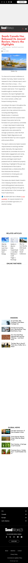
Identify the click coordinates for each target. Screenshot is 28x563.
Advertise (13, 550)
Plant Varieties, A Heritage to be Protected (18, 445)
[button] (26, 29)
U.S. (3, 511)
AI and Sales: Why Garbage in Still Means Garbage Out (17, 322)
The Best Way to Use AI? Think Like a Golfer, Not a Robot (18, 345)
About (6, 550)
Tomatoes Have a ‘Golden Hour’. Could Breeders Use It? (18, 451)
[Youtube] (11, 2)
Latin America (5, 521)
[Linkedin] (9, 2)
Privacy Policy (14, 554)
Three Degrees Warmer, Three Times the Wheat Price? (17, 438)
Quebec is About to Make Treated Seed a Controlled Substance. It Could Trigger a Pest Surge (14, 252)
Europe (4, 518)
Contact (20, 550)
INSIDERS (14, 318)
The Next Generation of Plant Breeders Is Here (18, 431)
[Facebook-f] (2, 2)
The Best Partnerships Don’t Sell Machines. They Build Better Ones (18, 329)
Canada (3, 30)
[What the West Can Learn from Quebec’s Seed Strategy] (5, 242)
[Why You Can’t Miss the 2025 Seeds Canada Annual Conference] (23, 242)
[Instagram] (6, 2)
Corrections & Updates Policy (14, 558)
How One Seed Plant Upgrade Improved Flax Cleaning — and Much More (17, 337)
